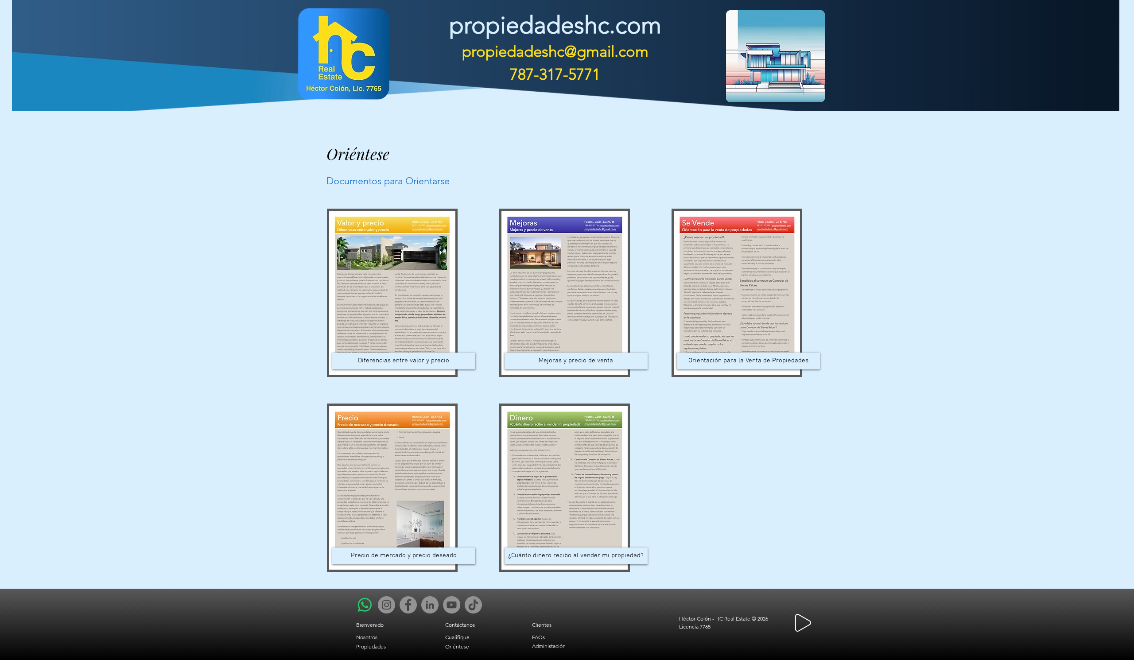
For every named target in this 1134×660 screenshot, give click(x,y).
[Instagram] (386, 604)
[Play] (803, 623)
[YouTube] (451, 604)
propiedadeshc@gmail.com (555, 51)
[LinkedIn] (430, 604)
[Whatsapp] (364, 604)
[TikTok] (473, 604)
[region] (571, 58)
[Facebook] (408, 604)
